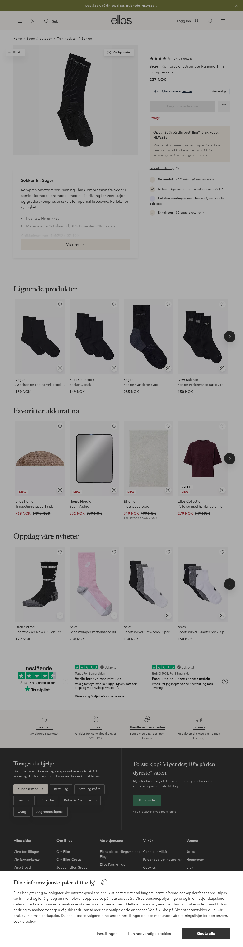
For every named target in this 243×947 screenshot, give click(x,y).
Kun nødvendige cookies (149, 933)
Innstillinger (107, 933)
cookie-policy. (24, 921)
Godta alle (206, 933)
